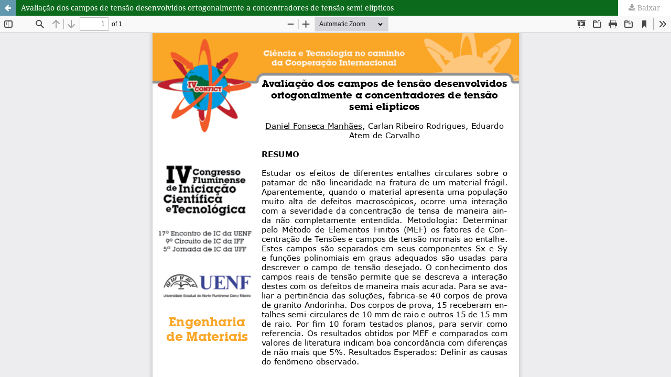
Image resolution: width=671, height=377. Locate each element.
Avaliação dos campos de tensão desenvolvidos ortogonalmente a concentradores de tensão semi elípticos (207, 8)
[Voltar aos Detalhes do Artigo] (8, 8)
